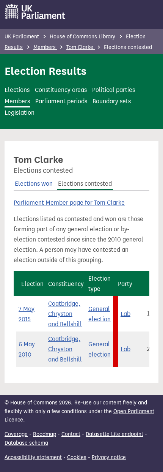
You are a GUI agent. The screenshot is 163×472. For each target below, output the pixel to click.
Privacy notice (109, 457)
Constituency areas (61, 89)
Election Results (45, 71)
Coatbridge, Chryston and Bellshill (65, 314)
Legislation (19, 112)
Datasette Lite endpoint (114, 434)
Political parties (113, 89)
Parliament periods (61, 101)
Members (45, 47)
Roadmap (44, 434)
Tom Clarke (80, 47)
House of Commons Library (82, 36)
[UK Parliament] (35, 11)
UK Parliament (22, 36)
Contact (70, 434)
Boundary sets (111, 101)
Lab (125, 313)
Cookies (76, 457)
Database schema (26, 443)
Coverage (16, 434)
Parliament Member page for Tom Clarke (69, 202)
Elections (17, 89)
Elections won (34, 183)
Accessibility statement (33, 457)
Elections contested (85, 183)
